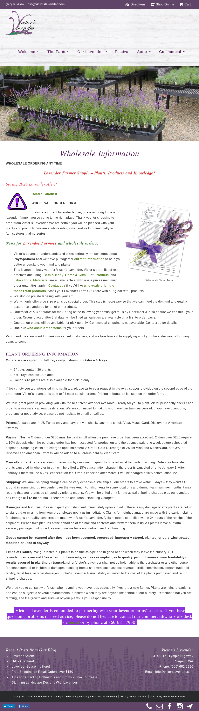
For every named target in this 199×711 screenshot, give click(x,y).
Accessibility (110, 696)
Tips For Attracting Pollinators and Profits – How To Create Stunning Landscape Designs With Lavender (54, 680)
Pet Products (98, 275)
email (74, 622)
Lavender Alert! (23, 656)
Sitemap (143, 696)
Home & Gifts (75, 275)
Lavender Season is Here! (31, 666)
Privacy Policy (128, 696)
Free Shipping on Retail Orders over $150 (42, 671)
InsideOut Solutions (174, 696)
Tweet (10, 706)
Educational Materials (30, 280)
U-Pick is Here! (23, 661)
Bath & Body (54, 275)
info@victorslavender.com (46, 4)
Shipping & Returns (90, 696)
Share (24, 706)
